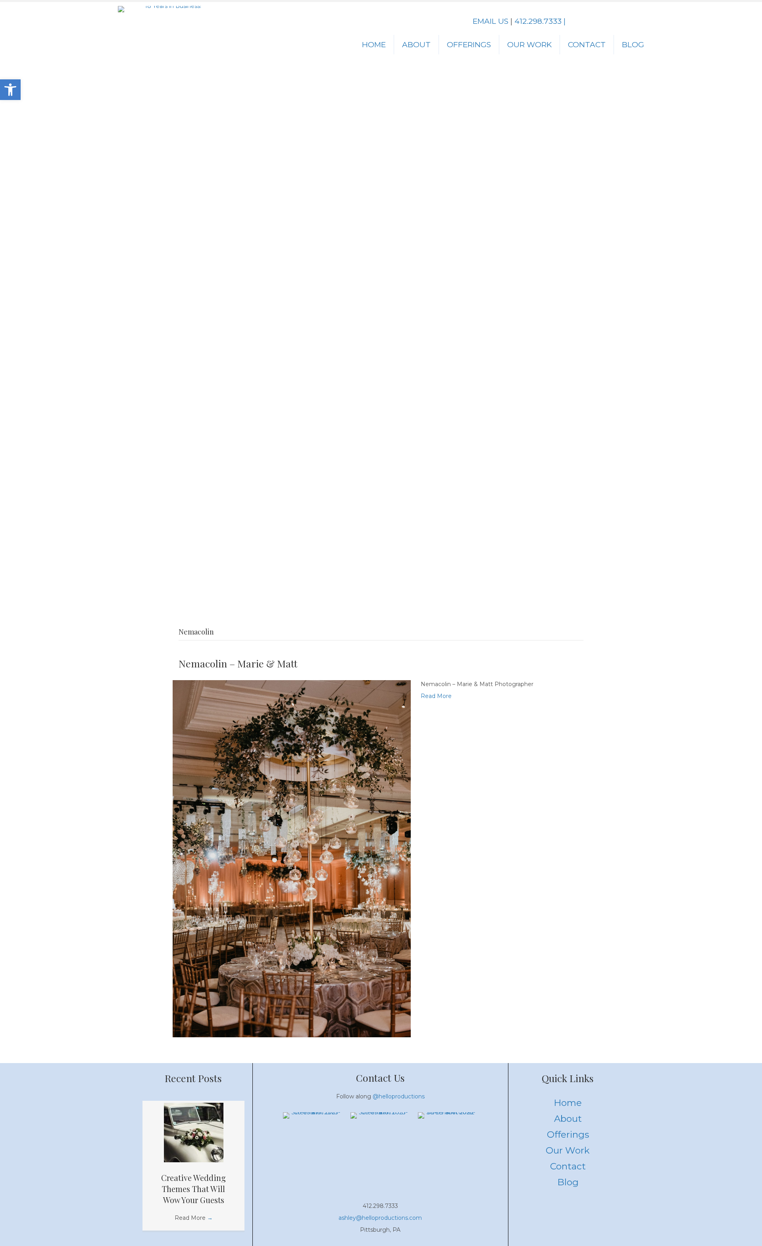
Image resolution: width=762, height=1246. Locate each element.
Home (374, 44)
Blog (633, 44)
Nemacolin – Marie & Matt (238, 663)
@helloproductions (399, 1096)
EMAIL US (490, 21)
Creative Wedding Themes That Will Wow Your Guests (193, 1188)
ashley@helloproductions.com (380, 1217)
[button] (10, 89)
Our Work (529, 44)
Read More (436, 696)
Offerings (469, 44)
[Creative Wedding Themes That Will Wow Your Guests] (193, 1132)
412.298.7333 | (540, 21)
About (416, 44)
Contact (587, 44)
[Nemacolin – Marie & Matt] (292, 858)
